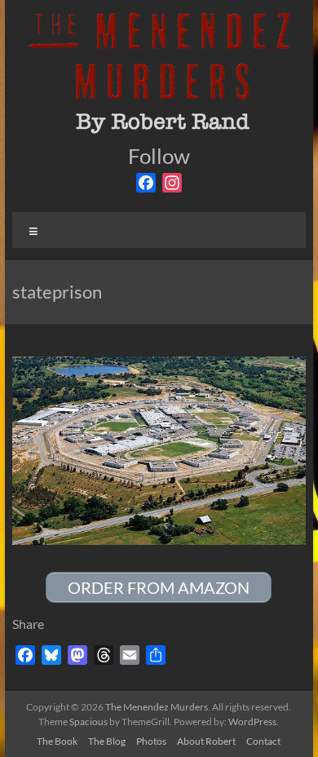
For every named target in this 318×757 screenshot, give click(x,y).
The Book (57, 741)
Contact (263, 741)
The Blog (107, 741)
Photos (151, 741)
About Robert (206, 741)
